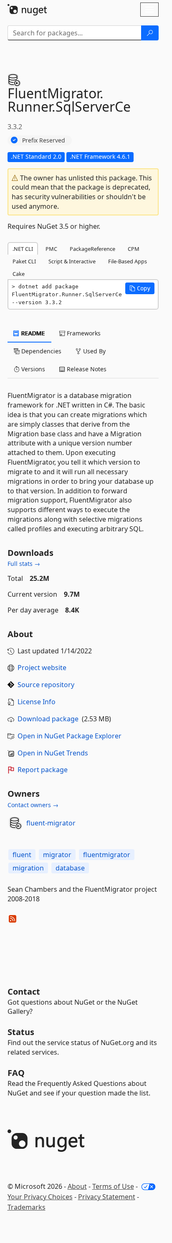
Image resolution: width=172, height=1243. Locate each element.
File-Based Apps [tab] (127, 261)
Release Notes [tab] (85, 369)
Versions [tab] (32, 369)
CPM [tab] (133, 249)
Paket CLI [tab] (24, 261)
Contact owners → (33, 805)
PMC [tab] (51, 249)
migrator (57, 854)
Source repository (46, 684)
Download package (48, 718)
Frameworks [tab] (83, 333)
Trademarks (27, 1207)
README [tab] (32, 333)
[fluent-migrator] (15, 822)
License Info (37, 701)
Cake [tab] (19, 274)
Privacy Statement (106, 1196)
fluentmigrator (106, 854)
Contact (24, 991)
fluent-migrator (51, 823)
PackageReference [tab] (92, 249)
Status (21, 1032)
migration (28, 868)
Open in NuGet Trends (53, 753)
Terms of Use (113, 1186)
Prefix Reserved (43, 140)
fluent (22, 854)
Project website (42, 667)
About (77, 1186)
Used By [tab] (93, 351)
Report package (43, 769)
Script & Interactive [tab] (72, 261)
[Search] (150, 32)
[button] (139, 288)
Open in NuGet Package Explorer (69, 735)
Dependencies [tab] (40, 351)
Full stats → (24, 564)
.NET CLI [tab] (23, 249)
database (70, 868)
